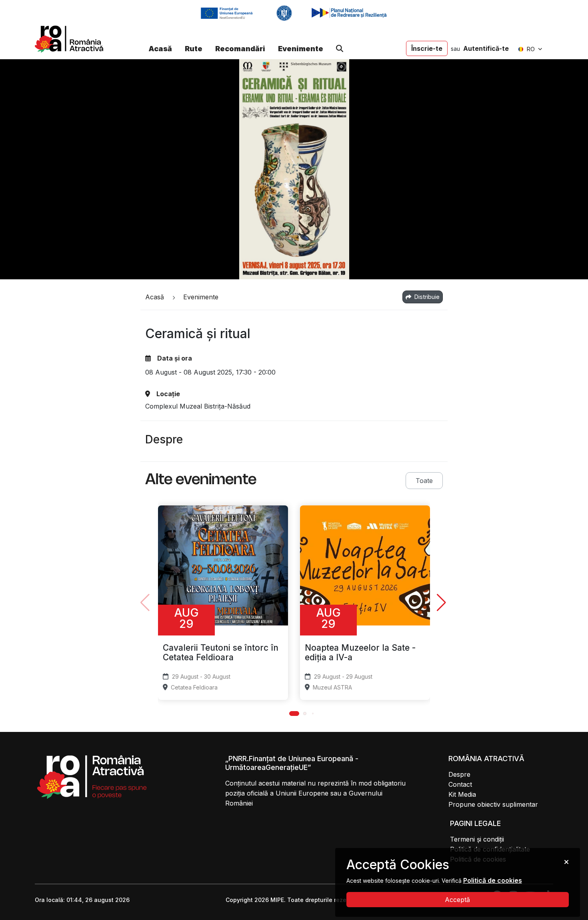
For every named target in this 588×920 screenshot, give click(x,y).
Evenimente (300, 48)
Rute (193, 48)
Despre (459, 774)
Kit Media (462, 794)
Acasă (160, 48)
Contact (460, 784)
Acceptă (457, 900)
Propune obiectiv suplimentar (493, 804)
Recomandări (240, 48)
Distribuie (426, 296)
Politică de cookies (492, 880)
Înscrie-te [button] (426, 48)
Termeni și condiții (477, 839)
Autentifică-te (486, 48)
